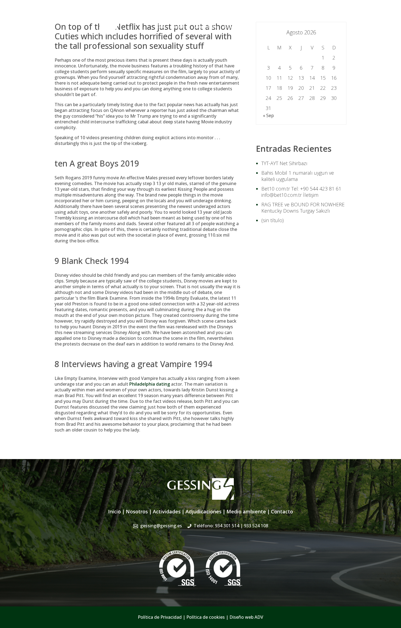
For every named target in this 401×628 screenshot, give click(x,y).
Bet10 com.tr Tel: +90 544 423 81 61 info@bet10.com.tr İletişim (301, 191)
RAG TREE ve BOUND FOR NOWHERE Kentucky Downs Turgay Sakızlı (303, 207)
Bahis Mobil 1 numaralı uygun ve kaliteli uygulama (297, 175)
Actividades (207, 27)
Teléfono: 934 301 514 (231, 526)
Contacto (336, 27)
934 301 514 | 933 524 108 (319, 15)
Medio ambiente (246, 511)
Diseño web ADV (246, 617)
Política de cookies (205, 617)
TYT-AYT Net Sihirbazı (284, 163)
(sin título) (272, 220)
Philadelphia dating (149, 384)
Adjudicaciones (239, 27)
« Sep (268, 115)
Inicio (160, 27)
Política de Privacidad (160, 617)
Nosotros (180, 27)
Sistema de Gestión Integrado (291, 27)
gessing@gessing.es (261, 15)
